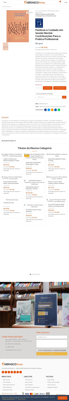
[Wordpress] (20, 372)
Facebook (45, 109)
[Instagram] (3, 372)
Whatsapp (59, 109)
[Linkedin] (12, 372)
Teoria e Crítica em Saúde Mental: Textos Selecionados (11, 182)
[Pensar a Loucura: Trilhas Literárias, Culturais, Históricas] (57, 178)
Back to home (64, 13)
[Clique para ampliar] (4, 39)
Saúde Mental (6, 162)
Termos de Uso (48, 350)
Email (52, 109)
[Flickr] (17, 372)
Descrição (5, 117)
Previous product (62, 13)
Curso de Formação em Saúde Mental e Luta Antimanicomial (56, 205)
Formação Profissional (56, 106)
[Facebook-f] (6, 372)
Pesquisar (65, 6)
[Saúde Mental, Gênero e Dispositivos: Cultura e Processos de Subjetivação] (34, 182)
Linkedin (55, 109)
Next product (66, 13)
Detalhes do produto (9, 140)
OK (64, 97)
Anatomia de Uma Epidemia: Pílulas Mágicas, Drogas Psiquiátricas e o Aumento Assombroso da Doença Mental (34, 165)
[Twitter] (9, 372)
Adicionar (48, 88)
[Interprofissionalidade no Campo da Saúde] (57, 155)
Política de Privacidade (60, 350)
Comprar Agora (60, 88)
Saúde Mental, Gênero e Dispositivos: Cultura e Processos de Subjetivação (33, 188)
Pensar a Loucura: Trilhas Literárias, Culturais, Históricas (56, 182)
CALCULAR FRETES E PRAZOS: (44, 94)
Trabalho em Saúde (44, 106)
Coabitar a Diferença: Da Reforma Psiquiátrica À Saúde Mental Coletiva (11, 160)
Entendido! (62, 398)
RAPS (64, 106)
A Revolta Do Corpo (8, 203)
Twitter (48, 109)
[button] (30, 274)
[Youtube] (14, 372)
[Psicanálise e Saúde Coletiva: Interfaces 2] (34, 206)
